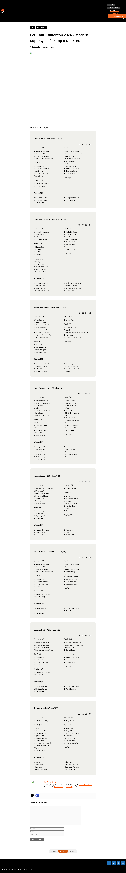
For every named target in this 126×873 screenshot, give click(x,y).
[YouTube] (123, 863)
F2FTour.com (58, 787)
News (111, 5)
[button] (118, 11)
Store (114, 13)
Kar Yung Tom (36, 47)
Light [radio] (54, 851)
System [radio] (64, 851)
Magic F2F (69, 787)
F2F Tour (113, 11)
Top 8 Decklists (41, 28)
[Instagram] (37, 795)
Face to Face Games (85, 785)
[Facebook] (109, 863)
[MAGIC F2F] (3, 11)
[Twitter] (32, 795)
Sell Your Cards (116, 16)
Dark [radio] (73, 851)
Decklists (113, 8)
